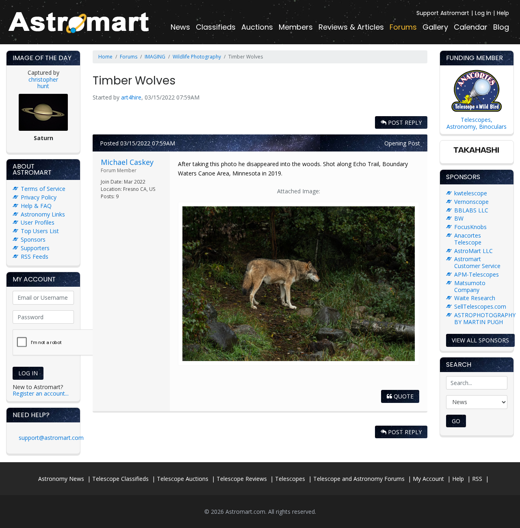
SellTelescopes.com (480, 306)
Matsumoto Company (469, 286)
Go (456, 421)
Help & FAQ (36, 206)
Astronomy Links (43, 214)
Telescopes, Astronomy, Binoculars (476, 123)
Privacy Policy (38, 197)
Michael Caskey (127, 162)
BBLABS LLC (471, 210)
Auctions (257, 27)
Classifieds (216, 27)
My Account (428, 479)
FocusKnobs (470, 227)
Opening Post (402, 143)
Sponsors (33, 239)
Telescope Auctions (182, 479)
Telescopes (290, 479)
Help (503, 13)
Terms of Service (43, 189)
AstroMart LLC (473, 251)
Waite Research (474, 298)
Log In (483, 13)
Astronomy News (61, 479)
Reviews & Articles (351, 27)
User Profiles (37, 222)
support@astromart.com (51, 437)
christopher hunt (43, 83)
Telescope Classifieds (120, 479)
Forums (403, 27)
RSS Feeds (34, 256)
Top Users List (40, 231)
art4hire (131, 97)
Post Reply (404, 122)
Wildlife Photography (197, 56)
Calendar (471, 27)
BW (459, 218)
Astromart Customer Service (477, 262)
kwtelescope (470, 193)
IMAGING (155, 56)
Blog (501, 27)
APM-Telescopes (476, 274)
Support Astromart (442, 13)
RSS (477, 479)
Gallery (435, 27)
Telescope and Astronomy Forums (359, 479)
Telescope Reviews (242, 479)
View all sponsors (480, 340)
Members (296, 27)
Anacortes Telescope (467, 239)
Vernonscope (471, 202)
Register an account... (41, 393)
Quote (403, 396)
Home (105, 56)
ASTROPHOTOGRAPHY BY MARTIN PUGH (485, 318)
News (180, 27)
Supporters (35, 248)
